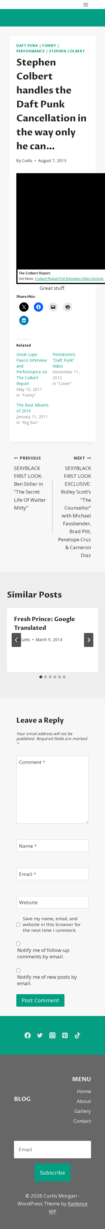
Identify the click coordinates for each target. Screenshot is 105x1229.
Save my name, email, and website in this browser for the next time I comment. (52, 924)
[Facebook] (27, 1035)
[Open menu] (85, 4)
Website (28, 902)
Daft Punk (27, 45)
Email (27, 874)
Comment (32, 762)
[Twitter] (40, 1035)
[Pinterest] (65, 1035)
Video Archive (93, 279)
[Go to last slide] (16, 640)
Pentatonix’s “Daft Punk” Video (64, 360)
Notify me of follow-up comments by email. (43, 953)
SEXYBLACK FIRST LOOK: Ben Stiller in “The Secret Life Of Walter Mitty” (30, 483)
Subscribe (52, 1172)
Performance (30, 51)
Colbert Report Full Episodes (58, 279)
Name (28, 846)
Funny (49, 45)
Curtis (27, 160)
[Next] (88, 640)
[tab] (40, 676)
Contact (82, 1121)
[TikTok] (77, 1035)
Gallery (82, 1111)
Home (84, 1091)
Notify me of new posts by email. (47, 980)
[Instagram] (52, 1035)
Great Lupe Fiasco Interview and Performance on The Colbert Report (31, 369)
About (84, 1101)
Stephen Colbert (67, 51)
